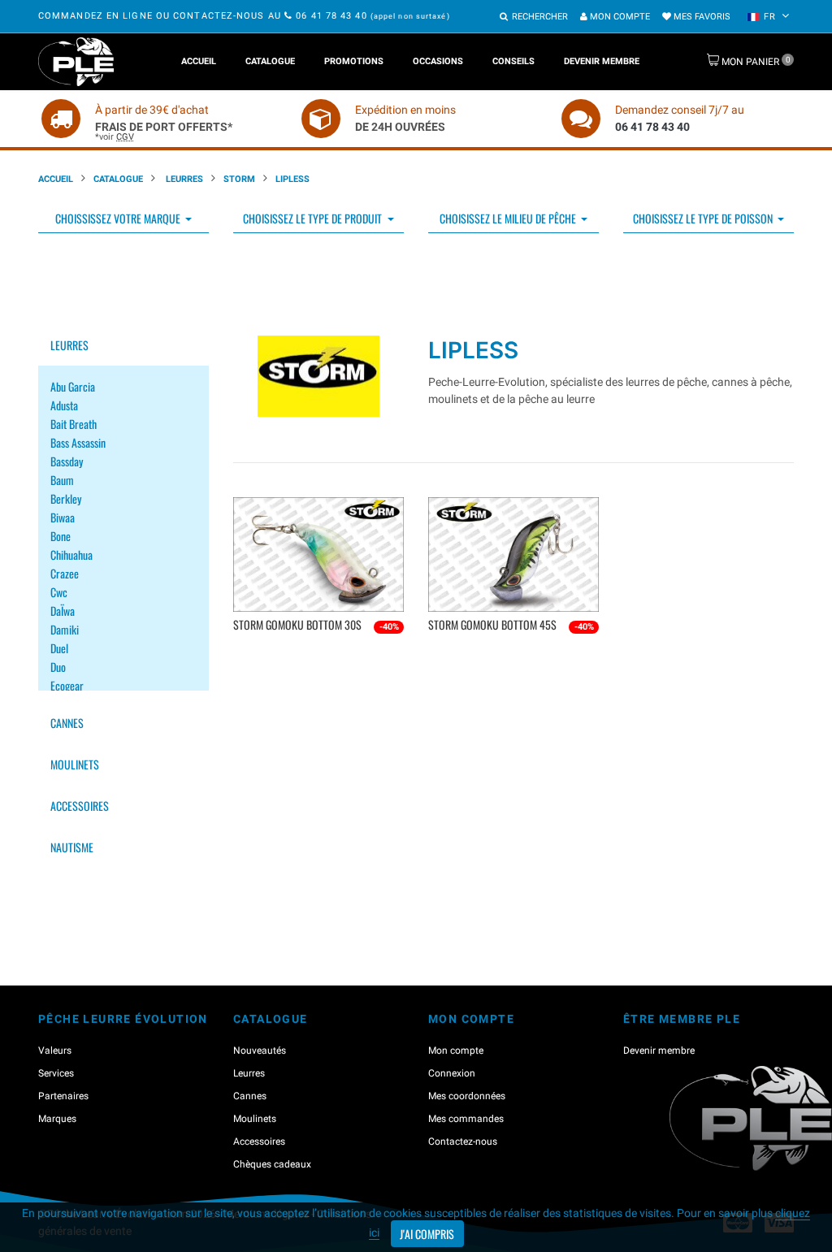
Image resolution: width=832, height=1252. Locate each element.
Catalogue (270, 61)
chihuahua (71, 554)
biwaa (62, 517)
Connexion (451, 1073)
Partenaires (63, 1096)
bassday (66, 461)
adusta (64, 405)
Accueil (198, 61)
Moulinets (74, 764)
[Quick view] (320, 651)
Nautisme (71, 847)
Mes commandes (466, 1118)
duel (59, 647)
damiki (64, 629)
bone (60, 535)
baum (62, 479)
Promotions (354, 61)
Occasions (438, 61)
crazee (64, 573)
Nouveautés (259, 1050)
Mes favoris (700, 16)
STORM (239, 179)
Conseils (513, 61)
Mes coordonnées (466, 1096)
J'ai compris (427, 1233)
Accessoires (79, 805)
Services (56, 1073)
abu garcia (72, 386)
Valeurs (55, 1050)
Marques (57, 1118)
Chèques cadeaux (272, 1164)
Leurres (183, 179)
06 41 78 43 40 (331, 16)
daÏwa (62, 610)
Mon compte (618, 16)
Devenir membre (601, 61)
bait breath (73, 423)
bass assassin (78, 442)
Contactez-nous (462, 1141)
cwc (58, 591)
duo (58, 666)
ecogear (67, 685)
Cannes (67, 722)
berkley (65, 498)
